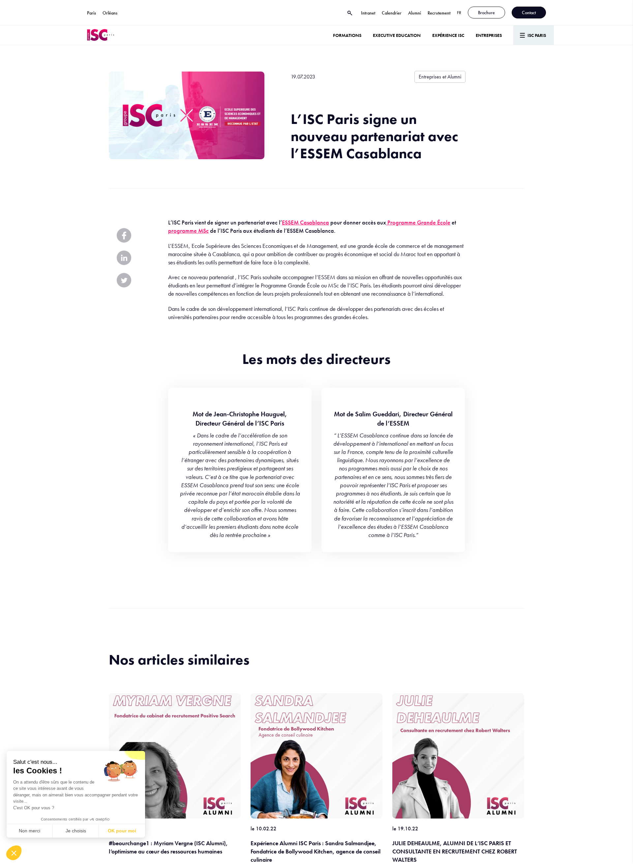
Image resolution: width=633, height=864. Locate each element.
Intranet (368, 13)
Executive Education (397, 35)
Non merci (29, 830)
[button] (14, 853)
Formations (347, 35)
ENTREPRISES (489, 35)
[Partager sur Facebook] (124, 235)
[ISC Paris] (100, 35)
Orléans (110, 13)
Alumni (414, 13)
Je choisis (76, 830)
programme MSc (188, 230)
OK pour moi (122, 830)
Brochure (486, 12)
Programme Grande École (418, 222)
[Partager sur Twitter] (124, 280)
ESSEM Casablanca (305, 222)
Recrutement (439, 13)
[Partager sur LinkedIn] (124, 258)
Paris (91, 13)
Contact (529, 12)
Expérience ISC (448, 35)
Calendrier (392, 13)
